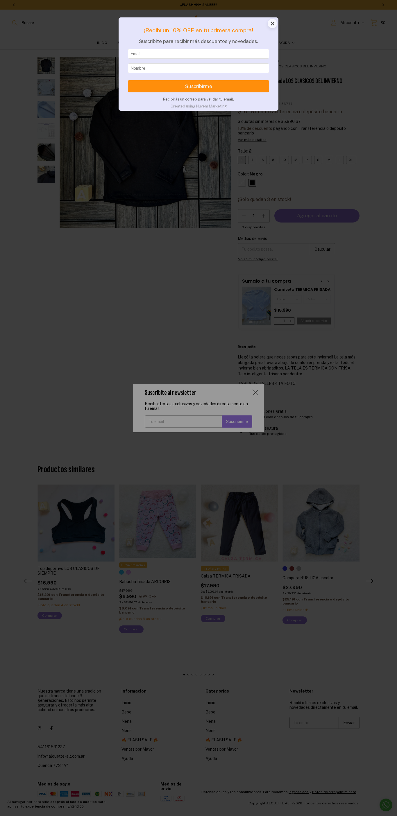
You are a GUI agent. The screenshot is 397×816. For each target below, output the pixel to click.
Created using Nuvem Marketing (199, 106)
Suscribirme (198, 86)
